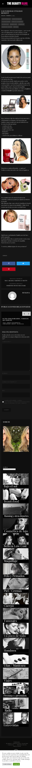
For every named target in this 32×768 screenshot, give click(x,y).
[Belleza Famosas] (16, 622)
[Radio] (16, 711)
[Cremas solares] (16, 487)
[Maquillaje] (16, 562)
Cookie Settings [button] (7, 764)
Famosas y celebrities (17, 21)
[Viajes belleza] (16, 681)
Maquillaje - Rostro (7, 26)
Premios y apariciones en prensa (17, 743)
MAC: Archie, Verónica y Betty (16, 280)
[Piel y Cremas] (16, 592)
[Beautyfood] (16, 502)
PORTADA (17, 742)
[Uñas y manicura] (16, 666)
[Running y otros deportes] (16, 517)
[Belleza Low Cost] (16, 547)
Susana (3, 15)
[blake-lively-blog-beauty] (16, 220)
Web (3, 390)
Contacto (11, 744)
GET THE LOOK (5, 24)
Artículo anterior (16, 278)
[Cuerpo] (16, 607)
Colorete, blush (6, 21)
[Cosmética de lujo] (16, 532)
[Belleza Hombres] (16, 652)
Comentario (6, 341)
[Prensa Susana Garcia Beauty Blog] (16, 696)
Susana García (22, 744)
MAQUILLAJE (21, 24)
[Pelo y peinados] (16, 577)
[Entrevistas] (16, 726)
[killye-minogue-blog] (16, 185)
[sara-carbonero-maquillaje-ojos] (16, 105)
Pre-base (16, 26)
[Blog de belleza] (16, 637)
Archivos (5, 467)
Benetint (3, 172)
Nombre (5, 373)
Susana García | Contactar (16, 451)
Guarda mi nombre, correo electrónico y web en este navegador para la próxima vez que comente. (17, 402)
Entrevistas (17, 746)
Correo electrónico (9, 381)
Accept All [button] (16, 764)
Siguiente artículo (16, 283)
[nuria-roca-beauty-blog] (16, 150)
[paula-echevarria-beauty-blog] (16, 59)
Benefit (5, 255)
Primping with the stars (16, 285)
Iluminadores (13, 24)
